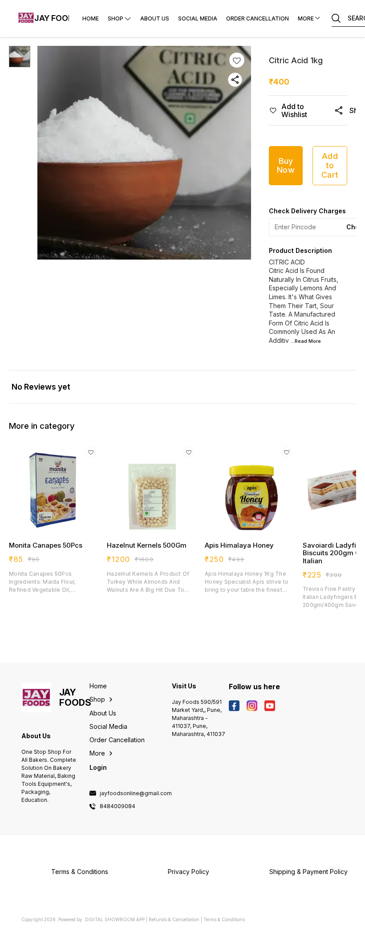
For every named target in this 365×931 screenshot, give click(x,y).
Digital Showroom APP (115, 919)
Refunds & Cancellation (174, 919)
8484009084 (117, 806)
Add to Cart (329, 165)
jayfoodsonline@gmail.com (136, 793)
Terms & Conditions (224, 919)
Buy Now (286, 165)
